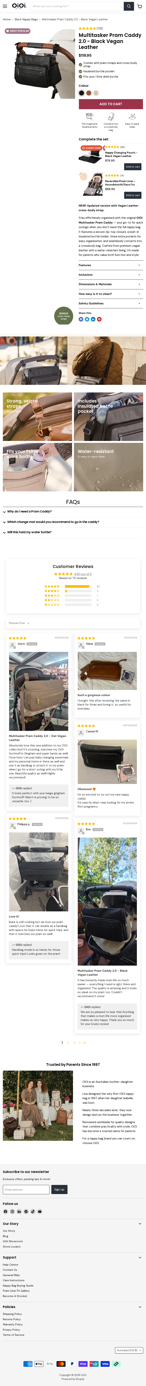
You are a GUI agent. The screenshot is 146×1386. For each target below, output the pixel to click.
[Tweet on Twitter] (87, 319)
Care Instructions (14, 1280)
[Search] (129, 6)
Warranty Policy (13, 1324)
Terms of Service (13, 1335)
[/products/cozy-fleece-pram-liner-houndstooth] (91, 184)
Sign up (59, 1189)
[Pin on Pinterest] (99, 319)
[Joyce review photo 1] (38, 691)
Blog (5, 1236)
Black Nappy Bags (26, 19)
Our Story (9, 1230)
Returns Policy (12, 1319)
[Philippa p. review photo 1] (38, 872)
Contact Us (10, 1269)
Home (7, 19)
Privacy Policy (11, 1329)
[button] (88, 28)
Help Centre (10, 1264)
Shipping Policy (12, 1314)
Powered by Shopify (73, 1379)
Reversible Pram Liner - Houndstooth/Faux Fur (120, 182)
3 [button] (74, 1043)
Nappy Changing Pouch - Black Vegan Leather (121, 154)
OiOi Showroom (13, 1241)
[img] (17, 638)
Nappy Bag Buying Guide (18, 1285)
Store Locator (12, 1246)
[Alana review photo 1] (107, 671)
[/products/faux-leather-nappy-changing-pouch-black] (91, 155)
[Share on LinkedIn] (93, 319)
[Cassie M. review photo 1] (107, 761)
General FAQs (11, 1275)
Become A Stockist (15, 1296)
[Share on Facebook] (81, 319)
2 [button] (68, 1043)
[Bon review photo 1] (107, 901)
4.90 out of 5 (83, 574)
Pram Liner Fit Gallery (16, 1290)
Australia (127, 1350)
